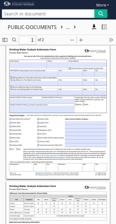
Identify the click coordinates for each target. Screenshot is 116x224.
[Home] (26, 4)
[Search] (100, 13)
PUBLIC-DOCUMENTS (39, 27)
